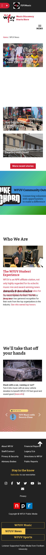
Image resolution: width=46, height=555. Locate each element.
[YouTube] (33, 483)
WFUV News (13, 531)
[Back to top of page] (40, 443)
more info (19, 394)
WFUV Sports (23, 537)
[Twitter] (26, 483)
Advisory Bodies (9, 461)
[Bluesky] (19, 483)
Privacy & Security (10, 456)
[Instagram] (6, 483)
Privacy (23, 496)
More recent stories (23, 166)
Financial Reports (32, 446)
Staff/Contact (8, 451)
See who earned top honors (23, 304)
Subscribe (15, 474)
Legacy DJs (29, 451)
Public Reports (31, 461)
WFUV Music (23, 525)
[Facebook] (12, 483)
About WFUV (7, 446)
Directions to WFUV (33, 456)
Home (5, 37)
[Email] (23, 488)
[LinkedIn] (39, 483)
